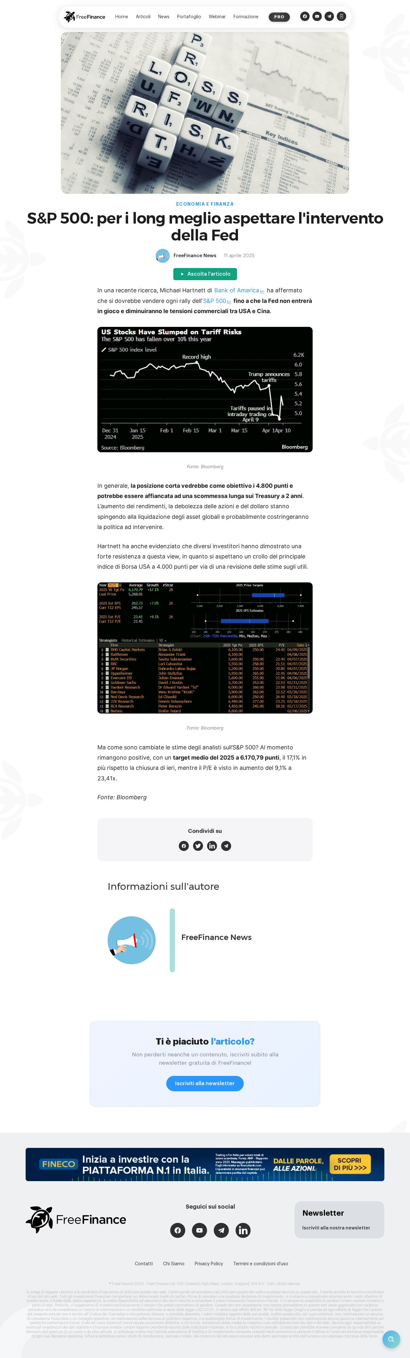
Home (121, 17)
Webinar (217, 17)
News (163, 17)
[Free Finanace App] (341, 17)
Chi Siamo (173, 1264)
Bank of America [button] (236, 290)
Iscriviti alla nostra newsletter (336, 1228)
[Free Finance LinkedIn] (243, 1231)
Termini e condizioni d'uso (260, 1264)
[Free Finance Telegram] (329, 17)
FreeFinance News (216, 937)
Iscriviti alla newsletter (205, 1083)
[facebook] (184, 846)
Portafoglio (189, 17)
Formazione (246, 17)
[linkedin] (212, 846)
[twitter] (198, 846)
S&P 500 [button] (214, 300)
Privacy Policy (209, 1264)
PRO (279, 17)
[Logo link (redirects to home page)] (84, 17)
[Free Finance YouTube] (317, 17)
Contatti (144, 1264)
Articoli (143, 17)
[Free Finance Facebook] (305, 17)
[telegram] (226, 846)
